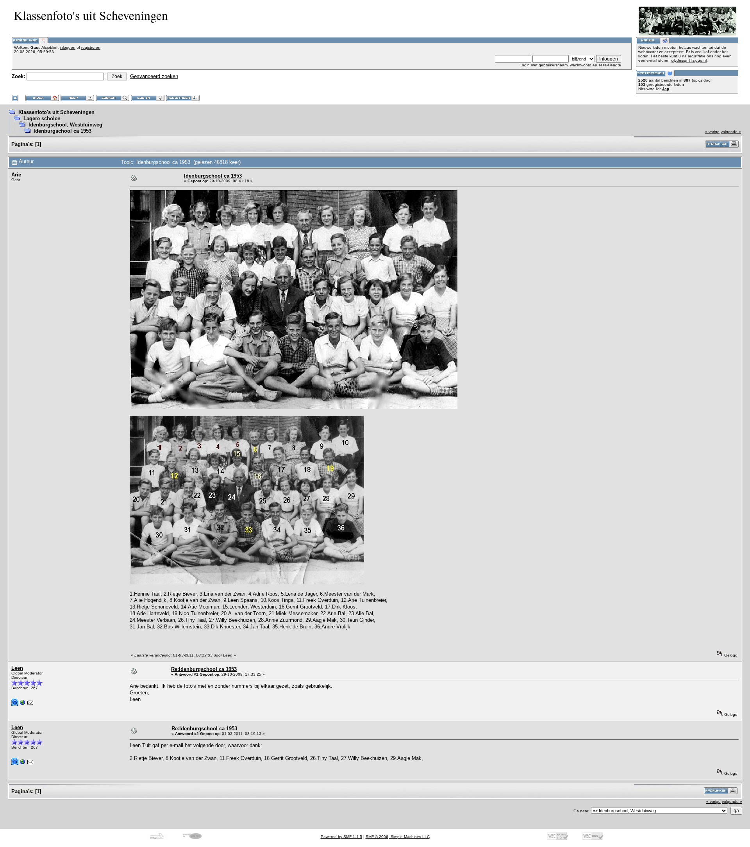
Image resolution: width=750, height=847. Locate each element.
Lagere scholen (42, 118)
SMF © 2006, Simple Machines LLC (398, 837)
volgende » (731, 132)
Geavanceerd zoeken (154, 76)
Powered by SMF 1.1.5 (341, 837)
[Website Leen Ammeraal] (23, 704)
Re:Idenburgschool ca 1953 (204, 669)
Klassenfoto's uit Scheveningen (56, 112)
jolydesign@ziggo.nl (689, 60)
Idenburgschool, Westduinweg (65, 125)
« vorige (712, 132)
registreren (90, 47)
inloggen (67, 47)
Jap (665, 89)
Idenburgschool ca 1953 (62, 131)
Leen (17, 668)
